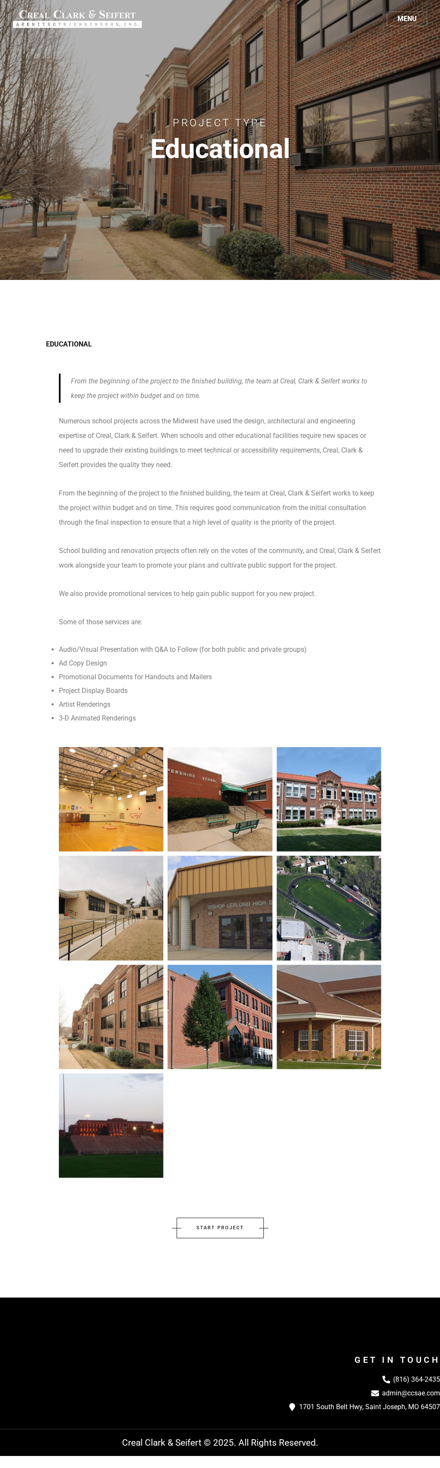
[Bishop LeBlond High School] (220, 908)
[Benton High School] (329, 908)
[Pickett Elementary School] (111, 799)
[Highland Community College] (329, 1017)
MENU (407, 19)
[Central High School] (111, 1125)
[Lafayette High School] (111, 1017)
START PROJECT (220, 1228)
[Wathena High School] (329, 799)
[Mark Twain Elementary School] (111, 908)
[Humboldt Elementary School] (220, 1017)
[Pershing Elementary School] (220, 799)
